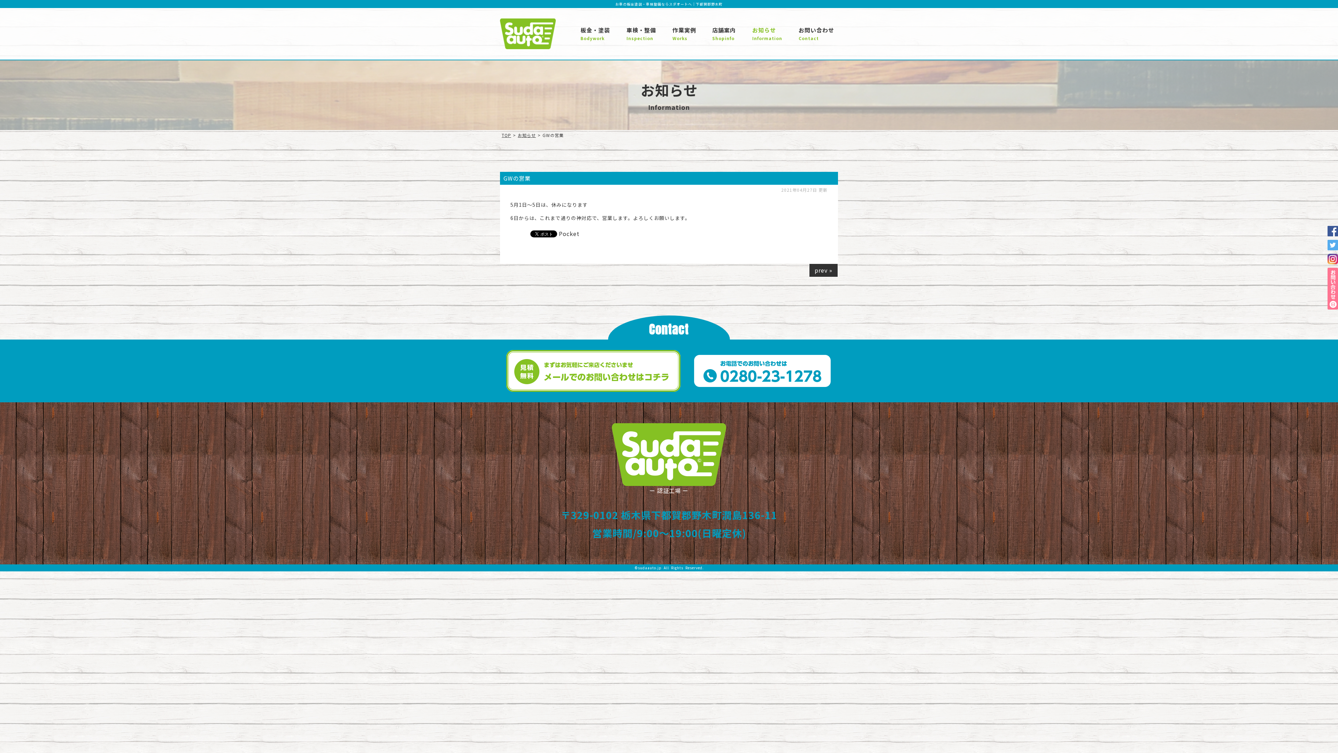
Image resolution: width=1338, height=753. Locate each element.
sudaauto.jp (650, 567)
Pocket (569, 233)
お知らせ (527, 135)
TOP (506, 135)
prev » (823, 270)
